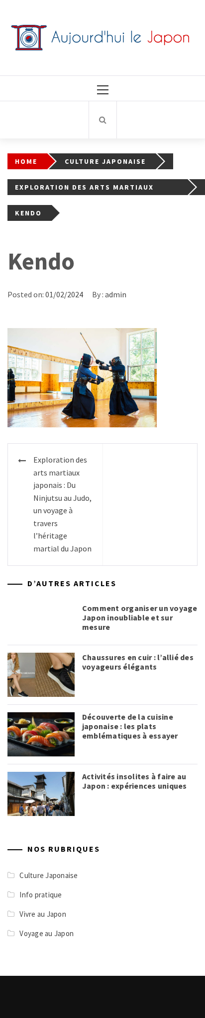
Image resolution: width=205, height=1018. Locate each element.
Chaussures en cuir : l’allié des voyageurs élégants (138, 662)
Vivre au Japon (42, 914)
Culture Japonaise (48, 875)
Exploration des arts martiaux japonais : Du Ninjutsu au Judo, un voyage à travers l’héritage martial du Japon (62, 504)
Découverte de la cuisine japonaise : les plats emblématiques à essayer (130, 726)
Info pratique (40, 894)
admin (115, 294)
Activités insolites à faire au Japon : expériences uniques (134, 781)
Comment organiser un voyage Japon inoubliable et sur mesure (140, 617)
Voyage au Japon (46, 933)
